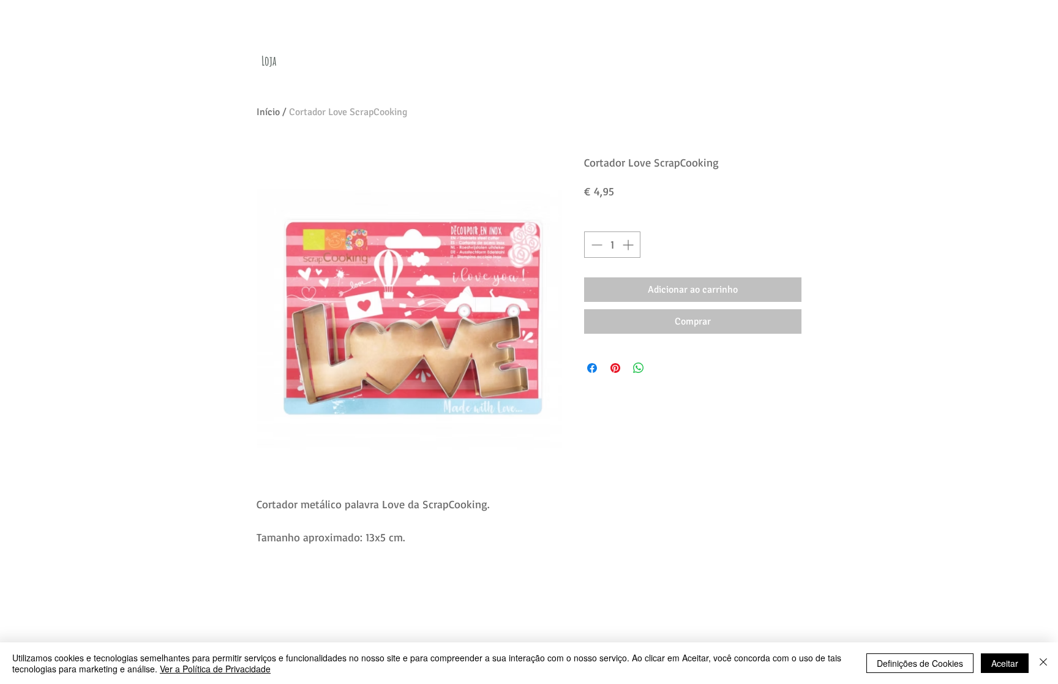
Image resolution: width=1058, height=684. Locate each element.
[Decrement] (595, 244)
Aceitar (1004, 663)
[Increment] (629, 244)
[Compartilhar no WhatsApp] (638, 368)
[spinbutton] (612, 244)
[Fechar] (1043, 663)
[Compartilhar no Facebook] (592, 368)
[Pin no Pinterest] (615, 368)
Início (268, 112)
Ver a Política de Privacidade (215, 669)
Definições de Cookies (920, 663)
